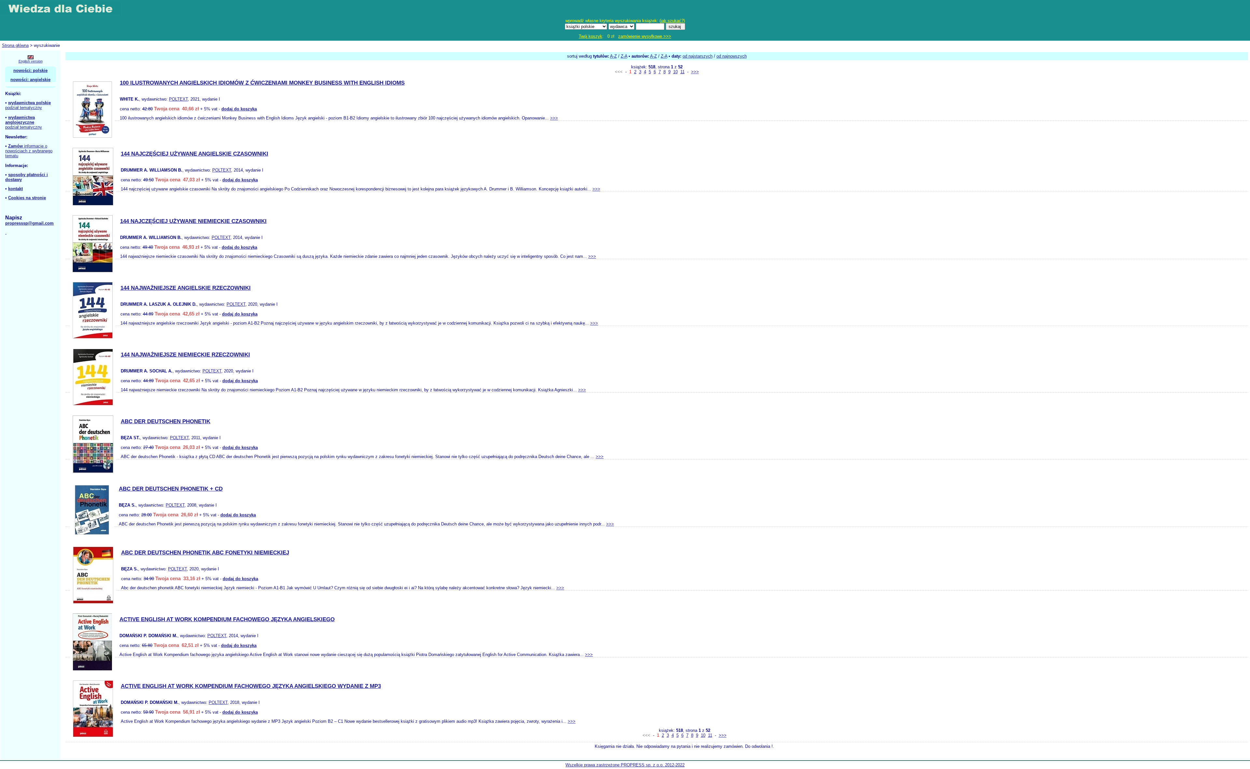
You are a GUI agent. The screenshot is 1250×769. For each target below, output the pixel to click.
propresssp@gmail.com (29, 223)
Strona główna (15, 45)
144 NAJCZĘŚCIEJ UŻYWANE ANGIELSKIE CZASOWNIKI (194, 154)
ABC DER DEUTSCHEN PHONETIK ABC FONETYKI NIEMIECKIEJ (205, 553)
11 (682, 71)
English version (31, 61)
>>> (695, 71)
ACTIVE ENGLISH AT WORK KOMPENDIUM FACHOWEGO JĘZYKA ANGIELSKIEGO (227, 619)
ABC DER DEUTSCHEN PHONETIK (165, 421)
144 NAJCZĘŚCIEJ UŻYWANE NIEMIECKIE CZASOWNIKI (193, 221)
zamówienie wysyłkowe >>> (644, 36)
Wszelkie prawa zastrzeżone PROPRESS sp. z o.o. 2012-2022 (625, 764)
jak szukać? (672, 20)
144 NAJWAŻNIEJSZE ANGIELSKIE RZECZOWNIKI (185, 288)
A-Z (613, 56)
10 (675, 71)
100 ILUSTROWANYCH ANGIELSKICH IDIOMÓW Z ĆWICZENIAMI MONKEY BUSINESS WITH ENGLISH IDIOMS (262, 83)
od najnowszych (731, 56)
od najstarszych (698, 56)
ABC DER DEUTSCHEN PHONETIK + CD (171, 489)
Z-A (624, 56)
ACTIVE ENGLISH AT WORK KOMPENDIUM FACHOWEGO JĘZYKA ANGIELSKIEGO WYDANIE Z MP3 (251, 686)
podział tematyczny (23, 107)
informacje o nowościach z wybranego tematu (28, 151)
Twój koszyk (590, 36)
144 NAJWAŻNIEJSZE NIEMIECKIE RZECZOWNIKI (185, 355)
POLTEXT (178, 99)
